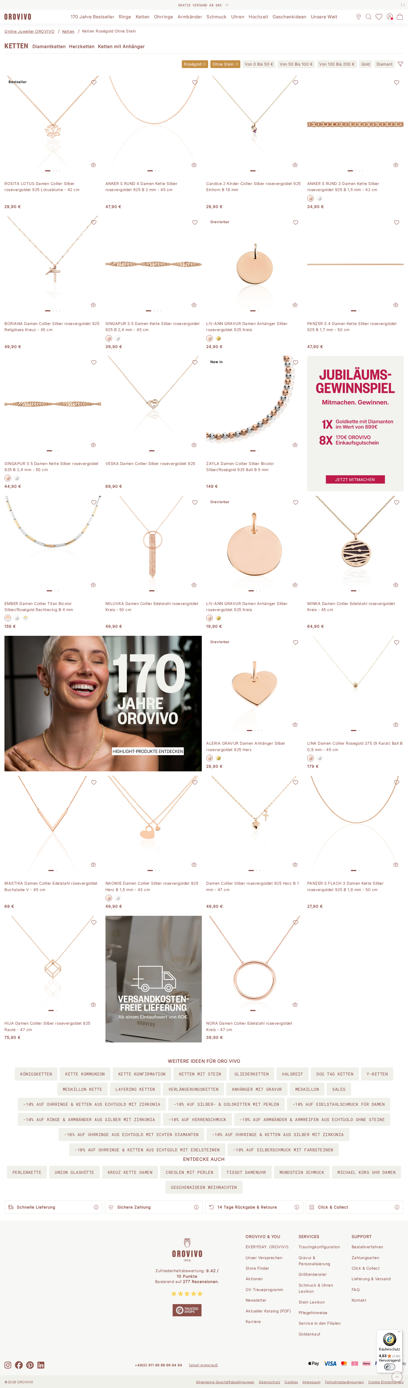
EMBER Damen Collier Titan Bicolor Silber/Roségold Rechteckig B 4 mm (38, 606)
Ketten (68, 31)
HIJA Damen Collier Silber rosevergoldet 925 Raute (47, 1026)
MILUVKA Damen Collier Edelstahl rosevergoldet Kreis (152, 606)
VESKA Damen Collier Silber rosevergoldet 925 (150, 463)
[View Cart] (400, 17)
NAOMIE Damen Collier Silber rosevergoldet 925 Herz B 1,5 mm (151, 886)
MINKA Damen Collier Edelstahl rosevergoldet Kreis (351, 606)
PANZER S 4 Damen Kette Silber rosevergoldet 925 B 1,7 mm (352, 326)
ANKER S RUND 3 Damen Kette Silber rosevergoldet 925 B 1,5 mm (343, 186)
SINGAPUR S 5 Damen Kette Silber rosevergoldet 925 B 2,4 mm (152, 326)
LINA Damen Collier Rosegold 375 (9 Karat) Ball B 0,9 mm (355, 746)
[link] (259, 64)
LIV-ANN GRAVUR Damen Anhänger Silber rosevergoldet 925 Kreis (247, 326)
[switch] (389, 1367)
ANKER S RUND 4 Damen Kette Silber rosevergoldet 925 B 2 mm (141, 186)
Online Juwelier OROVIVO (29, 31)
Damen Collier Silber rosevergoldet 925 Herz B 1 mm (252, 886)
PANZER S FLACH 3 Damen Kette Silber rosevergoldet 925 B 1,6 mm (345, 886)
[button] (400, 64)
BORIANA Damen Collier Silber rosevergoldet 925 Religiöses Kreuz (51, 326)
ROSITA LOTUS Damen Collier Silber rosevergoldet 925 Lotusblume (41, 186)
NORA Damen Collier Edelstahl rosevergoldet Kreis (249, 1026)
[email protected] (203, 1365)
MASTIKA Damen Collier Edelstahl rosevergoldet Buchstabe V (51, 886)
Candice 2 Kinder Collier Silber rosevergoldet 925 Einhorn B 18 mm (253, 186)
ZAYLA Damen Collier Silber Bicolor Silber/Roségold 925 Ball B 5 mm (240, 466)
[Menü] (399, 1333)
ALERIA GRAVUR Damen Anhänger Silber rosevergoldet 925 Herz (245, 746)
